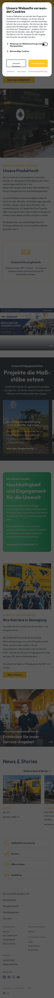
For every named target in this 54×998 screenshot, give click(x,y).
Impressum (21, 71)
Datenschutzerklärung (38, 71)
